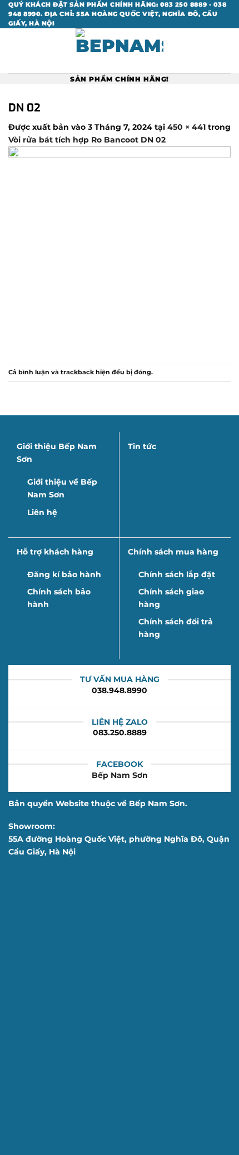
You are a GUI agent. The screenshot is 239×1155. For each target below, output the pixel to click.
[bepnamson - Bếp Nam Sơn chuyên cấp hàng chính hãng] (119, 50)
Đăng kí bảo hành (64, 574)
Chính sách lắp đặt (176, 574)
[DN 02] (119, 254)
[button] (14, 51)
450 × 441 (186, 127)
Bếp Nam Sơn (120, 775)
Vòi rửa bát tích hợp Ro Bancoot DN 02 (87, 140)
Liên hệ (42, 512)
